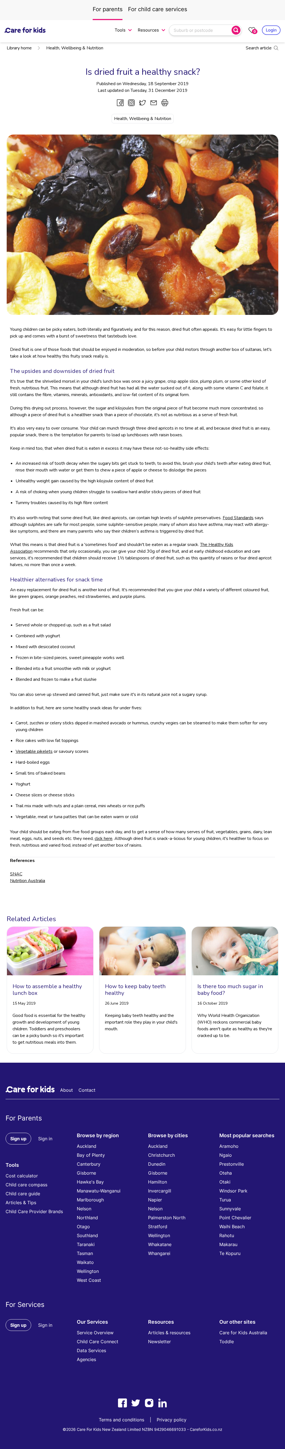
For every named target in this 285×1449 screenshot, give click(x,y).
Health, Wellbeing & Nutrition (74, 48)
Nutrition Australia (27, 881)
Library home (19, 48)
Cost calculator (22, 1176)
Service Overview (95, 1332)
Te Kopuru (229, 1253)
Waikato (85, 1262)
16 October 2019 (212, 1003)
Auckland (86, 1146)
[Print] (164, 102)
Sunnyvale (230, 1208)
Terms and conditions (121, 1419)
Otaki (224, 1182)
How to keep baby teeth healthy (135, 990)
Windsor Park (233, 1191)
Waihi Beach (232, 1226)
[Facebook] (122, 1402)
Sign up (18, 1138)
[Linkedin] (162, 1402)
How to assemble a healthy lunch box (47, 990)
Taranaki (86, 1244)
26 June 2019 (116, 1003)
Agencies (86, 1359)
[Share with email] (153, 102)
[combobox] (201, 30)
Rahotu (226, 1235)
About (66, 1090)
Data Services (91, 1350)
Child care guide (23, 1193)
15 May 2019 (24, 1003)
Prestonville (231, 1164)
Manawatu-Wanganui (99, 1191)
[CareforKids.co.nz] (25, 30)
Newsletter (159, 1341)
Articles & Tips (21, 1202)
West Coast (89, 1280)
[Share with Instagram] (131, 102)
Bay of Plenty (91, 1155)
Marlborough (90, 1200)
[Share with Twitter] (142, 102)
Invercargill (159, 1191)
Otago (83, 1226)
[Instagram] (149, 1402)
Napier (155, 1200)
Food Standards (238, 518)
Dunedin (156, 1164)
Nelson (84, 1208)
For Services (25, 1304)
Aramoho (229, 1146)
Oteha (225, 1173)
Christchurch (161, 1155)
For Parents (24, 1118)
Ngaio (225, 1155)
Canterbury (88, 1164)
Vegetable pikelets (34, 751)
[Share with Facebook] (120, 102)
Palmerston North (166, 1217)
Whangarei (159, 1253)
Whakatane (159, 1244)
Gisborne (86, 1173)
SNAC (16, 874)
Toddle (226, 1341)
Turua (225, 1200)
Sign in (45, 1138)
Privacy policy (171, 1419)
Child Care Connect (97, 1341)
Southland (87, 1235)
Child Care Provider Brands (34, 1211)
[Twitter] (135, 1402)
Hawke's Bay (90, 1182)
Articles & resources (169, 1332)
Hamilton (157, 1182)
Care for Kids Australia (243, 1332)
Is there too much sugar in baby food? (230, 990)
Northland (87, 1217)
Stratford (157, 1226)
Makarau (228, 1244)
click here (103, 838)
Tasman (85, 1253)
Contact (86, 1090)
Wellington (88, 1271)
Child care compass (26, 1184)
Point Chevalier (235, 1217)
